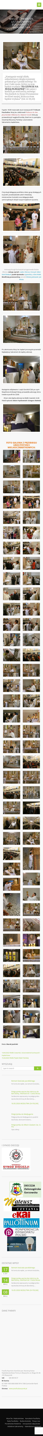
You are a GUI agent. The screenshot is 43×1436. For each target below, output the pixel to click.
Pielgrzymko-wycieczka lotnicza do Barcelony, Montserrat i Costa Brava (25, 1092)
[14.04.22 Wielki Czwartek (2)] (31, 456)
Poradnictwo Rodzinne (13, 1424)
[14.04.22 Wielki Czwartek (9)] (11, 517)
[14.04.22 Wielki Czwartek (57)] (31, 894)
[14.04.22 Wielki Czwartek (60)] (11, 924)
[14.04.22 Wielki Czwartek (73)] (31, 1016)
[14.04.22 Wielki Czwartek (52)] (11, 853)
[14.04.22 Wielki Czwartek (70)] (11, 1001)
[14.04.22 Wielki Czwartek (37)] (31, 731)
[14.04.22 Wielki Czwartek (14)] (11, 563)
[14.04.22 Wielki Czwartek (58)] (11, 904)
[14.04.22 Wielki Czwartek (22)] (11, 624)
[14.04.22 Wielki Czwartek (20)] (11, 609)
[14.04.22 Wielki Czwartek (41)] (31, 761)
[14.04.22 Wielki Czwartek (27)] (31, 654)
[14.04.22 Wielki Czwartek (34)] (11, 716)
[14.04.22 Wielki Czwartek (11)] (31, 532)
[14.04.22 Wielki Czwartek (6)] (31, 486)
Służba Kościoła (25, 1421)
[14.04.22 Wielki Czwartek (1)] (11, 456)
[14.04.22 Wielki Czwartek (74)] (11, 1031)
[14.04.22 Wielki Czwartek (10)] (31, 517)
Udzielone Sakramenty (15, 1426)
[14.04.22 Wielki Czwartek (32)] (11, 700)
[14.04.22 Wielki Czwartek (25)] (31, 639)
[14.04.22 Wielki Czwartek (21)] (31, 609)
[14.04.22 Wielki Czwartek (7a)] (11, 532)
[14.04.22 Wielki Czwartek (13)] (31, 548)
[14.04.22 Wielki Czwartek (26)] (11, 654)
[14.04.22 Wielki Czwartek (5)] (11, 486)
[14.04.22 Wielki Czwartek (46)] (11, 807)
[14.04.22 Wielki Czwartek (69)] (31, 985)
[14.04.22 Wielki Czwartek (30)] (11, 685)
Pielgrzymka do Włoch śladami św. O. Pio (26, 1126)
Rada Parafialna (12, 1421)
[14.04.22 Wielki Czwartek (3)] (11, 471)
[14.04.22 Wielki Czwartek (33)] (31, 700)
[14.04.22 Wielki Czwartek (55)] (31, 878)
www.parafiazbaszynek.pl (18, 1388)
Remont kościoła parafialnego (23, 1081)
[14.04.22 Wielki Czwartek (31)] (31, 685)
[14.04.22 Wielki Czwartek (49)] (31, 823)
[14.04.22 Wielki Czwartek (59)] (31, 909)
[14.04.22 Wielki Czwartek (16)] (11, 578)
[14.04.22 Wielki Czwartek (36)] (11, 731)
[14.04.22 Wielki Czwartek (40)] (11, 761)
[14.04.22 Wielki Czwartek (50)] (11, 838)
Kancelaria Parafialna (32, 1418)
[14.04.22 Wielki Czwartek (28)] (11, 670)
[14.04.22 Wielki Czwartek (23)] (31, 624)
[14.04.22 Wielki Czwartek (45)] (31, 792)
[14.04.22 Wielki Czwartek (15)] (31, 563)
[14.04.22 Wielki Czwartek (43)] (31, 777)
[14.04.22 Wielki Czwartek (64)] (11, 955)
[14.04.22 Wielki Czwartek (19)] (31, 593)
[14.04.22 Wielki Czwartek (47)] (31, 807)
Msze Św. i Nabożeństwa (15, 1418)
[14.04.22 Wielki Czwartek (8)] (31, 502)
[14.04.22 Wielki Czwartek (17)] (31, 578)
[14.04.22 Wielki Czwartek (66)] (11, 970)
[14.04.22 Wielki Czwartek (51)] (31, 838)
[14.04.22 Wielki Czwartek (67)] (31, 970)
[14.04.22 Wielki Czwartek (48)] (11, 823)
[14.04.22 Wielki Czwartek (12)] (11, 548)
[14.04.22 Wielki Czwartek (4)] (31, 471)
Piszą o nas (36, 1421)
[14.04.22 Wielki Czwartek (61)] (31, 924)
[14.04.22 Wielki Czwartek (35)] (31, 716)
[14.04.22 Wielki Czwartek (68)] (11, 985)
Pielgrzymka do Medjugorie (22, 1114)
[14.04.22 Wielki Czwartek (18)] (11, 593)
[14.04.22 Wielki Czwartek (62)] (11, 940)
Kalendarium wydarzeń (33, 1426)
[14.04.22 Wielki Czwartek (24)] (11, 639)
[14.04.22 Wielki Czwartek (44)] (11, 792)
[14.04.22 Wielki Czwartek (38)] (11, 746)
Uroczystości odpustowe (31, 1424)
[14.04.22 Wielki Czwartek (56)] (11, 884)
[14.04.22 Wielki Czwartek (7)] (11, 502)
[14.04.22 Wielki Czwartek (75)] (31, 1031)
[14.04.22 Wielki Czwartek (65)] (31, 955)
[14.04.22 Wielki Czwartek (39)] (31, 746)
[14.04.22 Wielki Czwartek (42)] (11, 777)
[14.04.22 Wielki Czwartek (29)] (31, 670)
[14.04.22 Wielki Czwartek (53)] (31, 858)
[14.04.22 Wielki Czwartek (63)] (31, 940)
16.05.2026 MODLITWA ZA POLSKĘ (24, 1103)
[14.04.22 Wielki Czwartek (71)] (31, 1001)
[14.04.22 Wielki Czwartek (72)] (11, 1016)
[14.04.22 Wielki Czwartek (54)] (11, 869)
